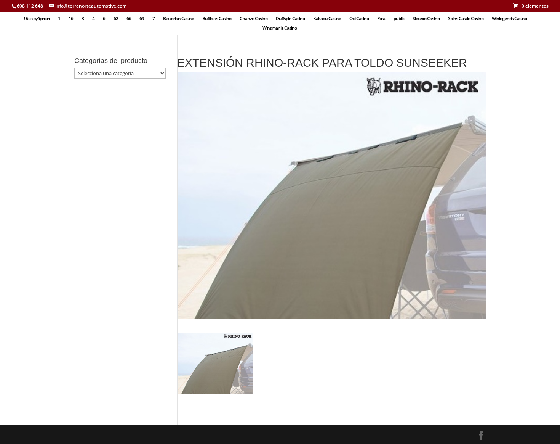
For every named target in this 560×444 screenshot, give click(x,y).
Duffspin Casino (290, 19)
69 (141, 19)
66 (128, 19)
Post (381, 19)
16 (71, 19)
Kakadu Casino (327, 19)
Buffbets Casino (216, 19)
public (399, 19)
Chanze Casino (253, 19)
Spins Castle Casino (465, 19)
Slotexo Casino (426, 19)
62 (116, 19)
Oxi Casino (359, 19)
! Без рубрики (37, 19)
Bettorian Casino (178, 19)
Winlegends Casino (509, 19)
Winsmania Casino (279, 28)
